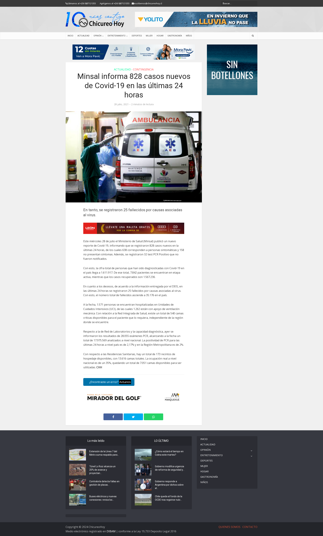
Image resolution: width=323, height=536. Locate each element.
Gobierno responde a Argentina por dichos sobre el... (169, 484)
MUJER (149, 36)
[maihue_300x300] (232, 69)
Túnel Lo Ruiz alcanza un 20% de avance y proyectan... (102, 469)
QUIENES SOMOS (229, 527)
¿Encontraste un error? (110, 382)
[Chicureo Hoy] (95, 19)
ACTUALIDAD (83, 36)
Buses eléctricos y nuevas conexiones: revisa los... (103, 498)
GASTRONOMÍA (175, 36)
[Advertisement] (232, 105)
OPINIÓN (97, 36)
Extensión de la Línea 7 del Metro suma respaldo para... (104, 453)
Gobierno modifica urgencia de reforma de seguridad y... (169, 468)
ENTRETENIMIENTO (116, 36)
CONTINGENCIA (143, 69)
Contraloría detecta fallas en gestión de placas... (104, 483)
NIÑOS (189, 36)
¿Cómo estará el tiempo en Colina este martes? (169, 453)
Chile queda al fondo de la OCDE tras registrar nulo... (168, 498)
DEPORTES (137, 36)
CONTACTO (249, 527)
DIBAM (111, 531)
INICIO (70, 36)
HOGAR (160, 36)
